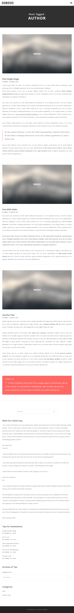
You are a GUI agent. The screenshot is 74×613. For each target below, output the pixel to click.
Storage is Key (6, 556)
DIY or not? (5, 537)
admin (6, 81)
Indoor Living (6, 595)
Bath (3, 591)
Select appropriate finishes (10, 543)
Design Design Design (9, 531)
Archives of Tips (6, 572)
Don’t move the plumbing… (10, 550)
